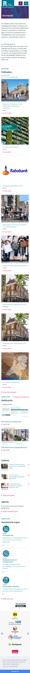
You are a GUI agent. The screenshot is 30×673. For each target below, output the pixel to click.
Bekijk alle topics (8, 599)
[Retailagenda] (15, 644)
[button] (20, 3)
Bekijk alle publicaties (9, 392)
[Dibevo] (15, 651)
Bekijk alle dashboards (22, 397)
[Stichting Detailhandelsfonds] (15, 622)
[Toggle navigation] (26, 3)
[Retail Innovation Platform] (15, 637)
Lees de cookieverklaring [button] (10, 666)
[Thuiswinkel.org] (15, 630)
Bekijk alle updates (9, 495)
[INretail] (15, 615)
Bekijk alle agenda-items (10, 511)
